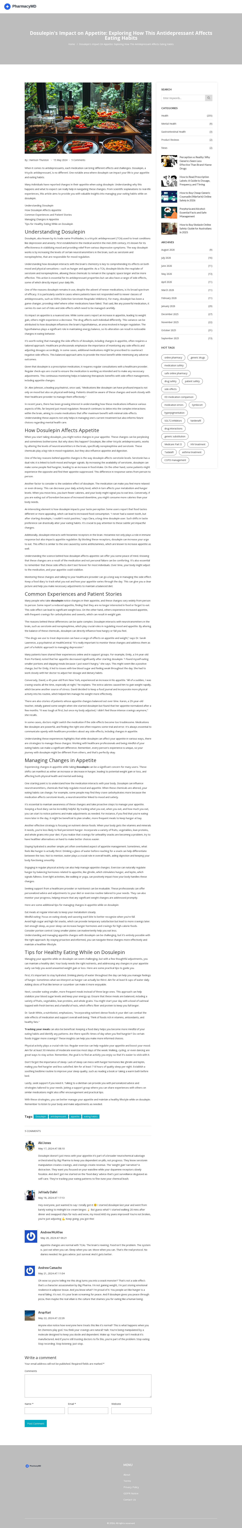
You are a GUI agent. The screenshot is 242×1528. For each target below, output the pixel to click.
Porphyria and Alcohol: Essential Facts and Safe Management (193, 212)
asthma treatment (192, 452)
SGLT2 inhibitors (173, 420)
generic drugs (198, 357)
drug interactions (173, 428)
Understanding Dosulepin (39, 205)
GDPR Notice (130, 1493)
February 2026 (186, 298)
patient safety (192, 381)
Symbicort (197, 404)
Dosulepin (40, 1116)
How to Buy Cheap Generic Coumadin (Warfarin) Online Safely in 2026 (195, 196)
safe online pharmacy (175, 373)
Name (29, 1403)
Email (72, 1403)
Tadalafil (169, 452)
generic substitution (174, 436)
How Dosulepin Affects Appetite (43, 210)
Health (186, 115)
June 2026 (186, 265)
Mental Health (186, 123)
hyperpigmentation (174, 412)
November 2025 (186, 322)
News (186, 147)
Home (71, 44)
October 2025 (186, 330)
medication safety (174, 365)
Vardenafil (195, 420)
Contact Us (129, 1499)
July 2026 (186, 257)
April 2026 (186, 281)
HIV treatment (197, 444)
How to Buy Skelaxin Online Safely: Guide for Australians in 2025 (196, 228)
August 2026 (186, 249)
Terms (127, 1480)
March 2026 (186, 290)
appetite (75, 1116)
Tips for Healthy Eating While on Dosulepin (49, 223)
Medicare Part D (173, 444)
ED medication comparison (178, 397)
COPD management (175, 460)
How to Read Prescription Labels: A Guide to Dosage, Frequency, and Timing (195, 180)
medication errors (173, 404)
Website (116, 1403)
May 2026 (186, 273)
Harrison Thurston (39, 160)
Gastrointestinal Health (186, 131)
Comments (31, 1371)
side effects (170, 389)
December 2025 (186, 314)
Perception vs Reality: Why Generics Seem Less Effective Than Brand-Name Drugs (196, 162)
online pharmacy (173, 357)
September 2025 (186, 338)
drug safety (170, 381)
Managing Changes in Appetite (42, 219)
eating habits (91, 1116)
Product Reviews (186, 139)
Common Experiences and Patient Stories (48, 214)
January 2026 (186, 306)
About (126, 1474)
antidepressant (58, 1116)
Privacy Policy (131, 1487)
